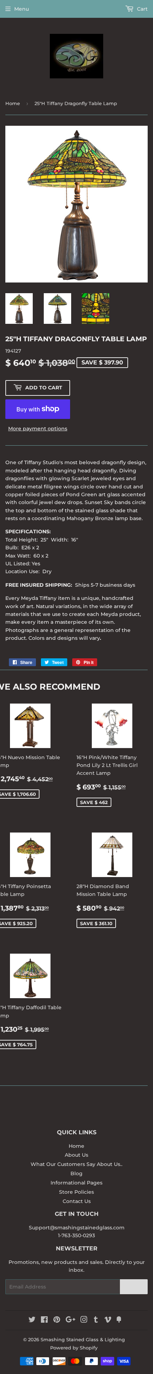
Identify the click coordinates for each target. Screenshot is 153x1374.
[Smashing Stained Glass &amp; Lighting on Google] (70, 1320)
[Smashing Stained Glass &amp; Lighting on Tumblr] (96, 1320)
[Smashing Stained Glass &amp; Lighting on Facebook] (44, 1320)
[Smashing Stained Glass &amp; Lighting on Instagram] (84, 1320)
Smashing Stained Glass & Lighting (83, 1339)
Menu (21, 9)
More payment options (37, 428)
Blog (76, 1173)
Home (12, 103)
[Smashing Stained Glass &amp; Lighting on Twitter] (32, 1320)
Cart (142, 9)
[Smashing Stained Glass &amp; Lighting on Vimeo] (107, 1320)
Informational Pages (76, 1182)
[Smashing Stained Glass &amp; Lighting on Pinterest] (56, 1320)
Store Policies (76, 1192)
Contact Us (77, 1201)
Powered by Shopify (73, 1347)
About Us (76, 1155)
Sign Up (134, 1287)
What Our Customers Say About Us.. (76, 1164)
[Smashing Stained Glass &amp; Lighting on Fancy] (118, 1320)
